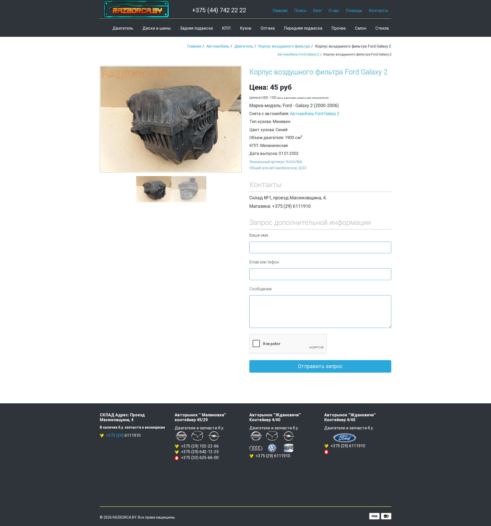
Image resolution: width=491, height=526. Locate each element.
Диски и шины (156, 28)
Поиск (300, 10)
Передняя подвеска (303, 28)
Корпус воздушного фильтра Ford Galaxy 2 (318, 72)
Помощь (354, 10)
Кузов (245, 28)
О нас (334, 10)
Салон (360, 28)
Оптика (268, 28)
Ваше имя (258, 235)
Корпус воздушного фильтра (284, 46)
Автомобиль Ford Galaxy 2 (298, 54)
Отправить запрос (320, 366)
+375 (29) (115, 435)
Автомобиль (217, 46)
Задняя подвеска (196, 28)
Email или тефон (264, 262)
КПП (226, 28)
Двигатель (123, 28)
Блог (317, 10)
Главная (280, 10)
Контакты (378, 10)
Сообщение (260, 289)
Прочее (338, 28)
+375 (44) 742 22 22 (219, 10)
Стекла (382, 28)
